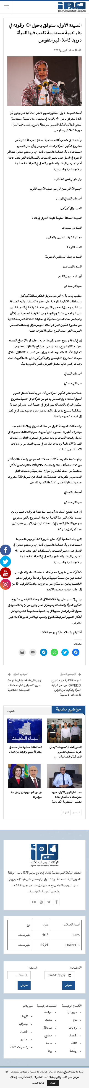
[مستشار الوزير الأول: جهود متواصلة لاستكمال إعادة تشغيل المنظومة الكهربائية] (64, 776)
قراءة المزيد (38, 1083)
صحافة (47, 1028)
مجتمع (48, 1036)
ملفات (48, 1020)
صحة (48, 1043)
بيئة (50, 1051)
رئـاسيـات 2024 (19, 1047)
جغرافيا (23, 1024)
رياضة (73, 1051)
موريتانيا (72, 1012)
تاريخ (24, 1016)
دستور (24, 1039)
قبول (52, 1083)
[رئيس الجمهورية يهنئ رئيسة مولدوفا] (24, 776)
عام (75, 1020)
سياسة (48, 1012)
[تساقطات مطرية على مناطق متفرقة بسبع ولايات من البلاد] (24, 730)
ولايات (73, 1028)
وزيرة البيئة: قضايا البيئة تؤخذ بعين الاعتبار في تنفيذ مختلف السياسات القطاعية (24, 685)
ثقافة (74, 1043)
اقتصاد (73, 1036)
